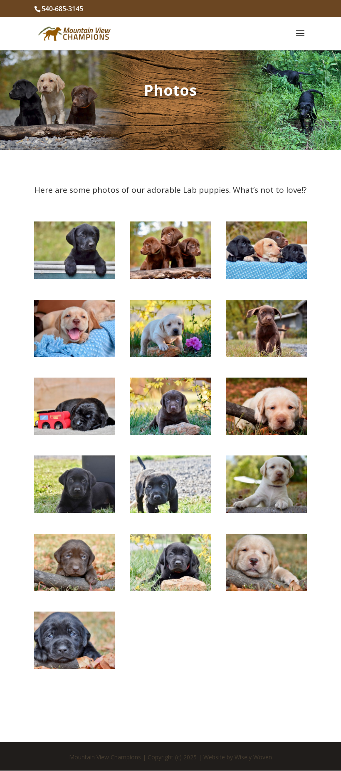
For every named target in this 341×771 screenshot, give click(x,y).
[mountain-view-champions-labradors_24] (266, 588)
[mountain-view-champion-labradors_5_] (266, 276)
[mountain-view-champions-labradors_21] (266, 510)
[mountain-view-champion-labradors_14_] (170, 354)
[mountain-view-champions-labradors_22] (74, 588)
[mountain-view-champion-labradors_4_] (266, 432)
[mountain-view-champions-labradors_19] (74, 510)
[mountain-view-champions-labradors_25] (74, 666)
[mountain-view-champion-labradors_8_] (266, 354)
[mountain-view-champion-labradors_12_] (74, 432)
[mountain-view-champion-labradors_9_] (170, 276)
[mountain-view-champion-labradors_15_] (170, 432)
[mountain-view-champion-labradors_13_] (74, 354)
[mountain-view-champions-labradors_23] (170, 588)
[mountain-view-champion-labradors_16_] (74, 276)
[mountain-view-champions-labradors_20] (170, 510)
